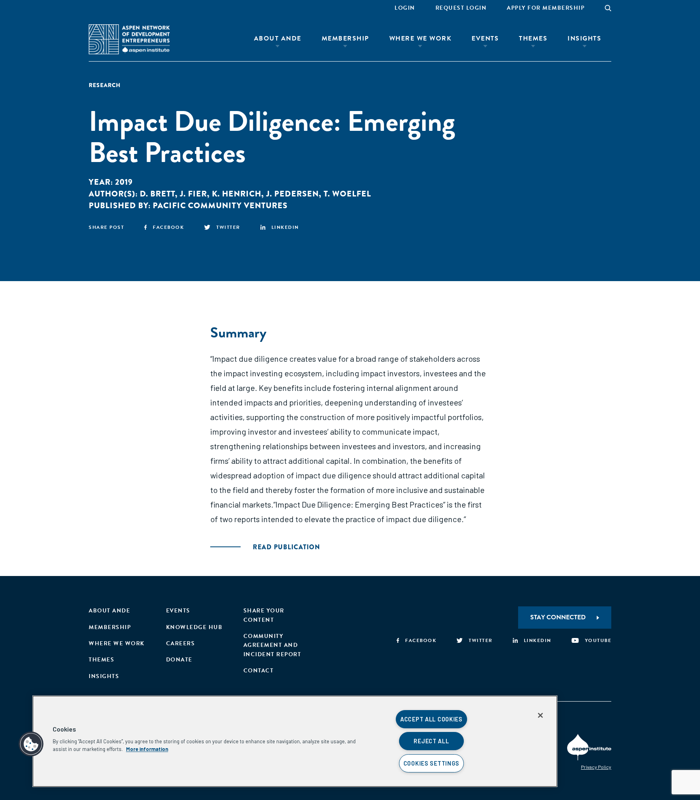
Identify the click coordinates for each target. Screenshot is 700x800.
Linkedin (285, 227)
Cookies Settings (431, 763)
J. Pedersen (292, 194)
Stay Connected (558, 617)
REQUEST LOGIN (461, 8)
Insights (584, 38)
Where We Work (420, 38)
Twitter (228, 227)
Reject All (431, 741)
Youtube (598, 640)
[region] (294, 741)
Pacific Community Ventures (220, 205)
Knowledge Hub (194, 627)
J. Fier (193, 194)
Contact (258, 670)
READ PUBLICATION (286, 547)
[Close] (540, 715)
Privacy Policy (596, 767)
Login (405, 8)
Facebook (168, 227)
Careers (180, 643)
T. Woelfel (347, 194)
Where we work (117, 643)
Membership (345, 38)
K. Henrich (236, 194)
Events (485, 38)
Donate (179, 659)
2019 (124, 182)
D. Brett (157, 194)
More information (147, 749)
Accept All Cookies (431, 719)
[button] (31, 744)
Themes (533, 38)
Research (105, 85)
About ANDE (277, 38)
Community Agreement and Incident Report (272, 645)
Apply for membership (546, 8)
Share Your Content (263, 615)
